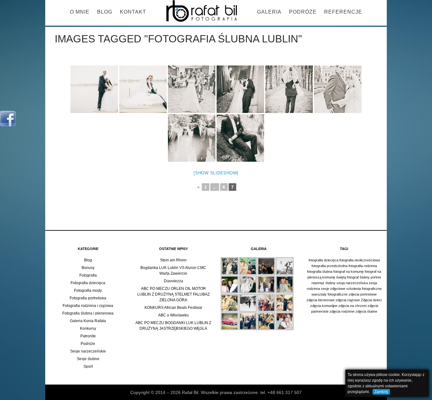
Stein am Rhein (173, 260)
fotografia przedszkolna (330, 266)
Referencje (343, 12)
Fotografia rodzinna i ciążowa (88, 305)
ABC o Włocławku (173, 315)
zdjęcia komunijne (323, 306)
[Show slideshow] (216, 173)
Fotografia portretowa (88, 298)
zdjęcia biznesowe (320, 300)
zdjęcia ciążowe (348, 300)
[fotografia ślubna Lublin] (94, 89)
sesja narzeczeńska (352, 283)
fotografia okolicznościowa (359, 260)
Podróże (303, 12)
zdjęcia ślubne (366, 311)
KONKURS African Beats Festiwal (173, 307)
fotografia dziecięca (323, 260)
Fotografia (88, 275)
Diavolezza (173, 281)
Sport (88, 366)
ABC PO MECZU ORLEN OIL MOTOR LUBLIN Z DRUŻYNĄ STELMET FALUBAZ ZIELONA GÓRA (173, 294)
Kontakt (133, 12)
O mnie (79, 12)
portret (376, 277)
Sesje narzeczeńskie (88, 351)
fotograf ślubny (358, 277)
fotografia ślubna (319, 271)
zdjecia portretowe (363, 294)
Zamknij (381, 392)
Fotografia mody (88, 290)
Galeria (269, 12)
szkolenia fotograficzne (364, 289)
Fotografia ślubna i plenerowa (88, 313)
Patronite (88, 336)
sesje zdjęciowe (333, 289)
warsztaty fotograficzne (330, 294)
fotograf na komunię (348, 271)
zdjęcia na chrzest (352, 306)
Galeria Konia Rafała (88, 321)
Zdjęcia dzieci (371, 300)
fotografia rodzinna (363, 266)
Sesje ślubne (88, 359)
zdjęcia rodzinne (342, 311)
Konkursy (88, 328)
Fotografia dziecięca (88, 283)
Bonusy (88, 268)
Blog (104, 12)
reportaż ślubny (324, 283)
